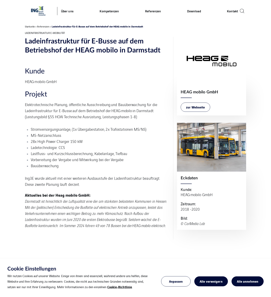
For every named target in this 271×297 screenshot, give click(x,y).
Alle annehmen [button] (247, 281)
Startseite (30, 26)
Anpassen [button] (176, 281)
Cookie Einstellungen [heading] (31, 268)
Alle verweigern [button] (211, 281)
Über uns (67, 11)
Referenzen (153, 11)
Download (194, 11)
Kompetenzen (109, 11)
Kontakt (232, 11)
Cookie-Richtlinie (119, 286)
